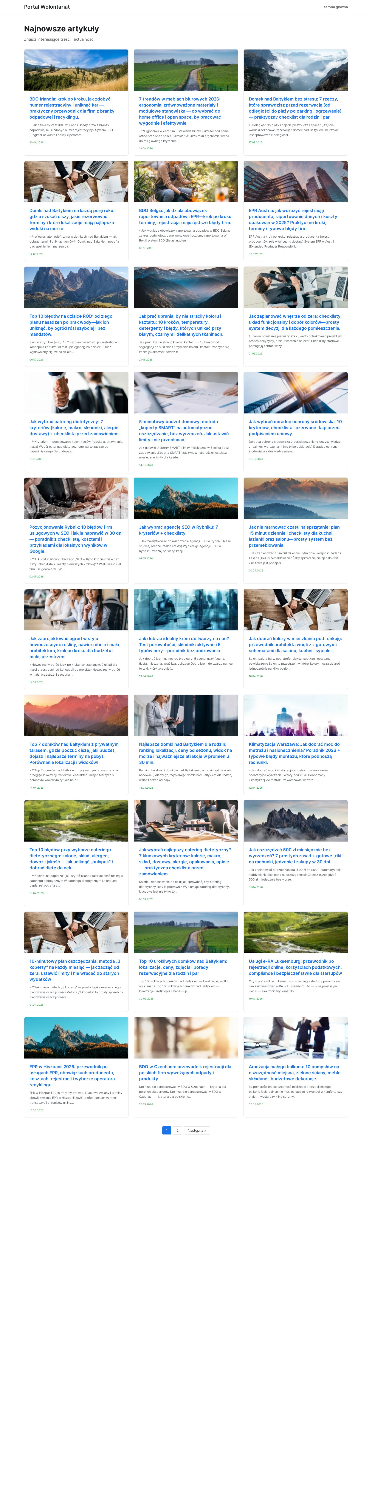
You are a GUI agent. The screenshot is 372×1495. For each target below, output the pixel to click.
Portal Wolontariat (47, 7)
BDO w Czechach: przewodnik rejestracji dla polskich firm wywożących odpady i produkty (185, 1072)
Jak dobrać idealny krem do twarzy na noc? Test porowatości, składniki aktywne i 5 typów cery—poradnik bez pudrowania (184, 644)
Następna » (197, 1130)
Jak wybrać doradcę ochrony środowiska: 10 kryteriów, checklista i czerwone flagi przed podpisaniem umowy (295, 427)
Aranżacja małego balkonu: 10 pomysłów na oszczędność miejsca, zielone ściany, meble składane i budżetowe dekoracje (295, 1072)
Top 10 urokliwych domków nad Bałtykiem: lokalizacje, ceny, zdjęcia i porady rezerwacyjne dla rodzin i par (183, 967)
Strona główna (336, 7)
